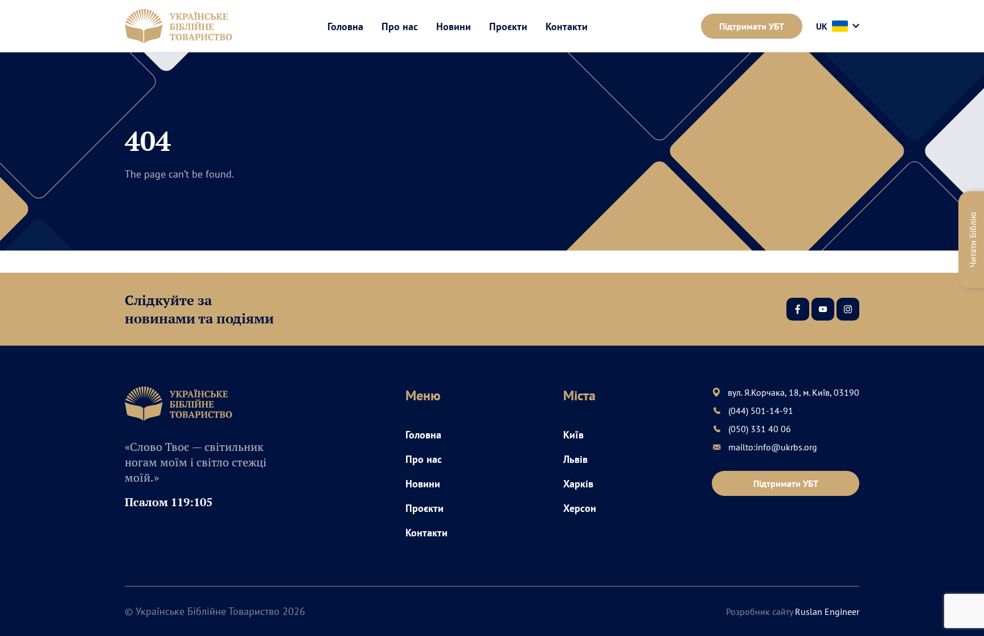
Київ (573, 434)
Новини (453, 26)
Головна (345, 26)
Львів (575, 459)
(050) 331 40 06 (759, 428)
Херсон (579, 508)
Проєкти (508, 26)
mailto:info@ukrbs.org (772, 447)
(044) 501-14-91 (760, 410)
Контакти (567, 26)
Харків (578, 483)
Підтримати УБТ (751, 26)
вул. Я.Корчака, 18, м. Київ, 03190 (793, 392)
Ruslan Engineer (827, 611)
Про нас (400, 26)
